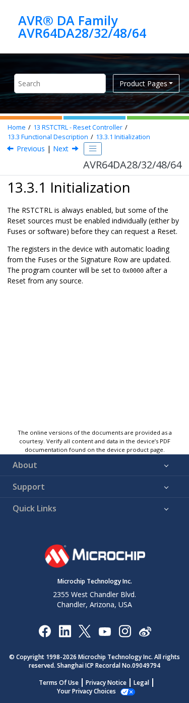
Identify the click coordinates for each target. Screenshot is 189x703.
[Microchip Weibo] (145, 630)
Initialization (123, 137)
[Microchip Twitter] (85, 630)
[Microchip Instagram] (124, 630)
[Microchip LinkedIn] (64, 630)
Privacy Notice (106, 682)
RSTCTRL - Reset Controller (77, 127)
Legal (141, 682)
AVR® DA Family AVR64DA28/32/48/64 (82, 26)
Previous (31, 148)
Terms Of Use (59, 682)
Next (61, 148)
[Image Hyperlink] (104, 630)
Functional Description (48, 137)
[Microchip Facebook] (44, 630)
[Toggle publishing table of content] (93, 148)
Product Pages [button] (143, 83)
